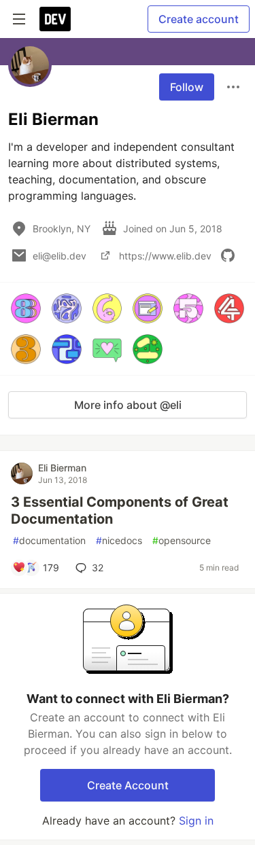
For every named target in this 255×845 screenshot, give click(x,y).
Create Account (128, 785)
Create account (198, 19)
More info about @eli (128, 405)
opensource (181, 540)
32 (97, 567)
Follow (186, 87)
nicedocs (119, 540)
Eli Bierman (62, 467)
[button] (26, 308)
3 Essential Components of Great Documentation (119, 510)
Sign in (196, 820)
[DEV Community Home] (55, 19)
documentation (49, 540)
